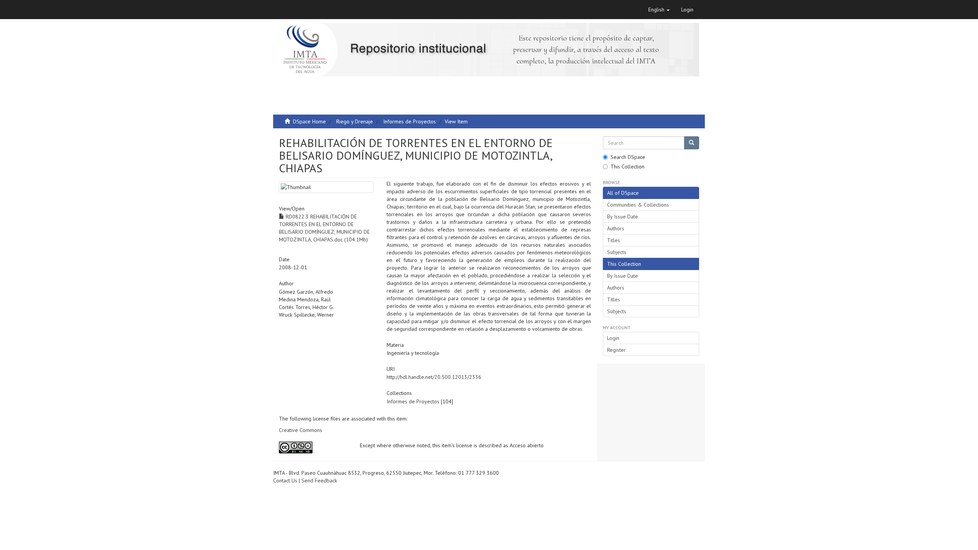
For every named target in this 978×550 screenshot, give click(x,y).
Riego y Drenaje (354, 121)
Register (616, 349)
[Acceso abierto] (313, 447)
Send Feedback (319, 480)
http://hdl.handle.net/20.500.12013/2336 (434, 377)
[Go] (691, 142)
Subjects (616, 252)
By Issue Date (622, 216)
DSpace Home (309, 121)
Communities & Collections (638, 204)
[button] (659, 9)
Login (613, 338)
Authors (615, 228)
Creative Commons (300, 430)
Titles (613, 240)
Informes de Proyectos (409, 121)
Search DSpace (627, 157)
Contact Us (285, 480)
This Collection (627, 166)
